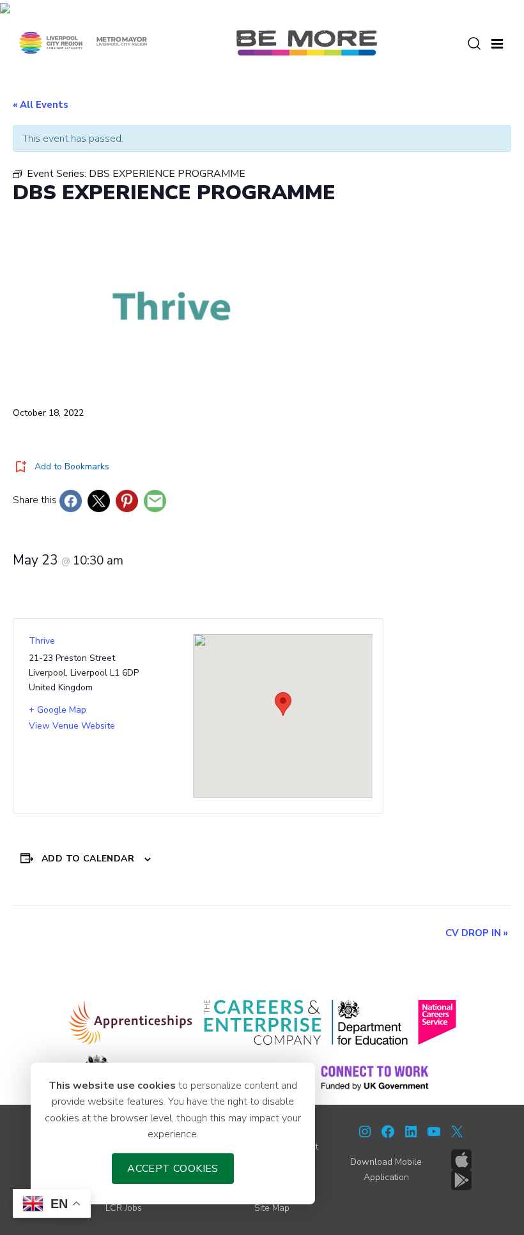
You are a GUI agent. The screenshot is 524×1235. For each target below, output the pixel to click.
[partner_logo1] (131, 1022)
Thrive (42, 641)
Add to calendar (88, 858)
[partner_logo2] (262, 1022)
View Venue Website (72, 726)
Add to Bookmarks (72, 466)
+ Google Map (57, 710)
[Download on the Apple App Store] (461, 1159)
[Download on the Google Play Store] (461, 1180)
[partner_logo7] (375, 1077)
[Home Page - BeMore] (306, 42)
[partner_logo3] (370, 1022)
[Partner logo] (83, 42)
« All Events (40, 104)
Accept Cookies (173, 1169)
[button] (497, 42)
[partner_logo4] (437, 1022)
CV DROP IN (476, 933)
